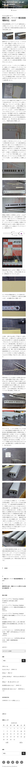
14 (3, 734)
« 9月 (7, 742)
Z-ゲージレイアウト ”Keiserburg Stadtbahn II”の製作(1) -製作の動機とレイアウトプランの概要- (13, 615)
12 (21, 731)
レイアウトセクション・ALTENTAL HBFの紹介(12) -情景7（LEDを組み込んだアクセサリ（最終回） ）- (13, 631)
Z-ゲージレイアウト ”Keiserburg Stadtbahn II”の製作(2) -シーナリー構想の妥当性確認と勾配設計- (13, 607)
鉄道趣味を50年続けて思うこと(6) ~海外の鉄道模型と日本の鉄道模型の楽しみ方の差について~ (14, 623)
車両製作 (6, 568)
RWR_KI (11, 15)
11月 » (21, 742)
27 (24, 736)
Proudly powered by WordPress (9, 766)
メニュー (15, 10)
